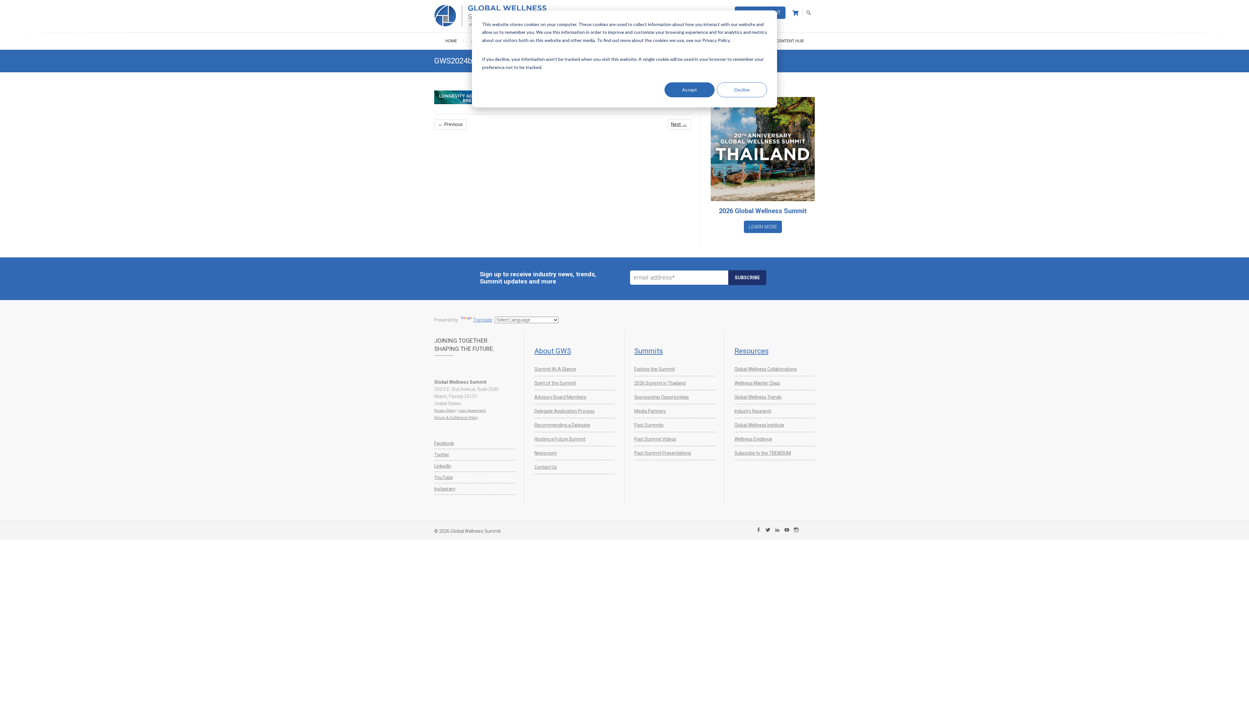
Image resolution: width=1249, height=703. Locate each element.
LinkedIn (442, 466)
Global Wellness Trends (758, 397)
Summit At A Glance (555, 369)
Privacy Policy (445, 410)
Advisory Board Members (560, 397)
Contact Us (545, 467)
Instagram (444, 488)
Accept (689, 89)
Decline (742, 89)
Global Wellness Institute (759, 425)
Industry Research (753, 411)
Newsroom (545, 453)
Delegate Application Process (564, 411)
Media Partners (650, 411)
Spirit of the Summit (555, 383)
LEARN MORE (763, 227)
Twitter (441, 454)
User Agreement (472, 410)
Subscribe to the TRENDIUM (762, 453)
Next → (679, 124)
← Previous (450, 124)
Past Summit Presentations (662, 453)
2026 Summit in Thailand (660, 383)
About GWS (552, 351)
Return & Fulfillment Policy (456, 418)
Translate (482, 320)
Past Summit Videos (655, 439)
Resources (751, 351)
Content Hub (790, 40)
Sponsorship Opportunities (661, 397)
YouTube (443, 477)
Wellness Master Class (757, 383)
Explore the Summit (654, 369)
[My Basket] (795, 13)
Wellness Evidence (753, 439)
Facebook (444, 443)
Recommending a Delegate (562, 425)
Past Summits (649, 425)
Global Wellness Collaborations (765, 369)
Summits (648, 351)
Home (451, 40)
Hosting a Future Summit (559, 439)
